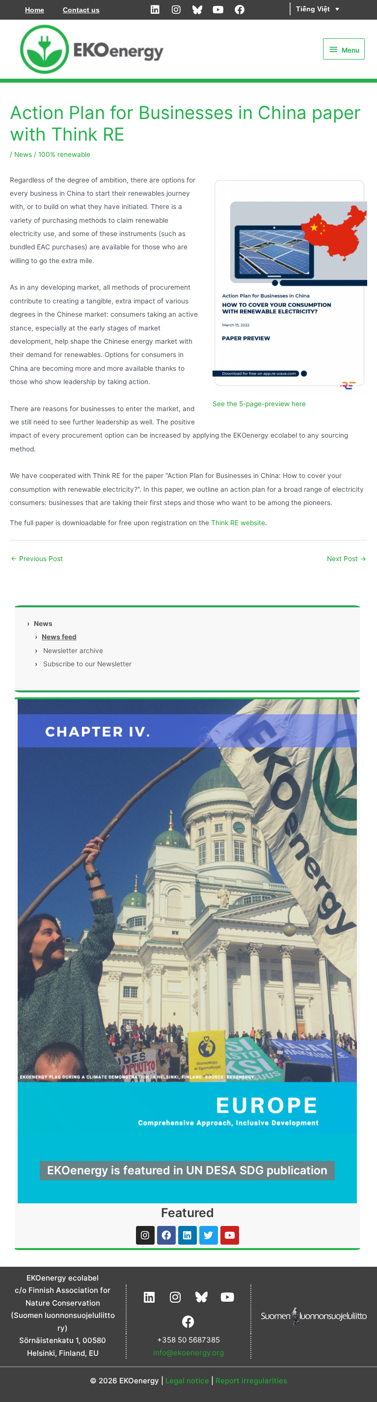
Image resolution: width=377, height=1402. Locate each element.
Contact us (81, 10)
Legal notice (187, 1380)
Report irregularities (251, 1380)
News (23, 154)
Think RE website (238, 523)
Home (34, 10)
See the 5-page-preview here (259, 404)
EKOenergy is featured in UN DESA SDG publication (187, 1170)
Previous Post (37, 559)
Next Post (346, 559)
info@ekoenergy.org (188, 1352)
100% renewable (64, 154)
